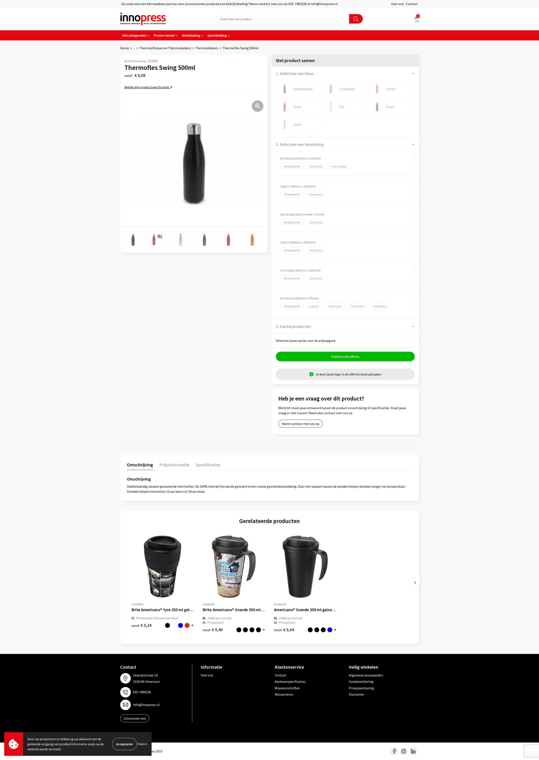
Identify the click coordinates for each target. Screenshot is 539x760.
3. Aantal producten (293, 326)
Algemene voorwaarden (366, 675)
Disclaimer (356, 694)
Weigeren (142, 743)
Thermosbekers (206, 48)
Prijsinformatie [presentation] (174, 465)
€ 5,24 (141, 625)
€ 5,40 (213, 629)
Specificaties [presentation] (208, 465)
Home (124, 48)
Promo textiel (164, 35)
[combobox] (282, 19)
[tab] (140, 466)
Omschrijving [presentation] (140, 465)
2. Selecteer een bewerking (300, 144)
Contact (412, 4)
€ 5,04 (284, 629)
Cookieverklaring (361, 681)
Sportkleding (217, 35)
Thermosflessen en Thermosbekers (165, 48)
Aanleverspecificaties (290, 681)
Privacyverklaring (361, 688)
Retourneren (284, 694)
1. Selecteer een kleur (295, 73)
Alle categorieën (134, 35)
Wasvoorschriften (287, 688)
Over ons (397, 4)
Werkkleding (191, 35)
